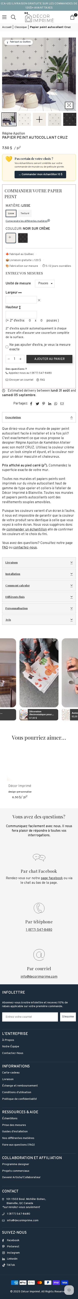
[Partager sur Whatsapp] (55, 403)
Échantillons (9, 1118)
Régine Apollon (13, 134)
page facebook (52, 878)
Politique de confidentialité (19, 1099)
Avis (8, 619)
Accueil (6, 27)
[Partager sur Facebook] (31, 403)
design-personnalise (19, 792)
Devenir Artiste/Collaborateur (21, 1177)
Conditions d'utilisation (16, 1092)
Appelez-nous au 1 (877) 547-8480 (30, 373)
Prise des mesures (14, 1125)
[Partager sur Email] (62, 403)
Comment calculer (17, 585)
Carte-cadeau (11, 1072)
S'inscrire (68, 1017)
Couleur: (28, 229)
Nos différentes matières (18, 1138)
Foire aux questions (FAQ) (18, 1145)
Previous (5, 74)
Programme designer (15, 1164)
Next (73, 74)
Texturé (25, 213)
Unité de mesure (18, 284)
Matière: (18, 206)
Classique (21, 27)
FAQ (42, 380)
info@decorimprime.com (39, 977)
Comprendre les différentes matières (26, 221)
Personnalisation (16, 608)
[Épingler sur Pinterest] (43, 403)
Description (13, 417)
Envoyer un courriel (21, 380)
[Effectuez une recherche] (13, 17)
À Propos (8, 1040)
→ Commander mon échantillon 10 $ (40, 174)
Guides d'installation (15, 1131)
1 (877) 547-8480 (39, 930)
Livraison (11, 562)
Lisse (11, 213)
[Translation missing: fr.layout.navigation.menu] (4, 17)
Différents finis (15, 597)
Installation (12, 573)
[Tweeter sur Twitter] (37, 403)
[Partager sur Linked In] (49, 403)
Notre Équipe (10, 1046)
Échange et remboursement (20, 1086)
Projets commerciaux (15, 1171)
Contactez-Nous (12, 1053)
